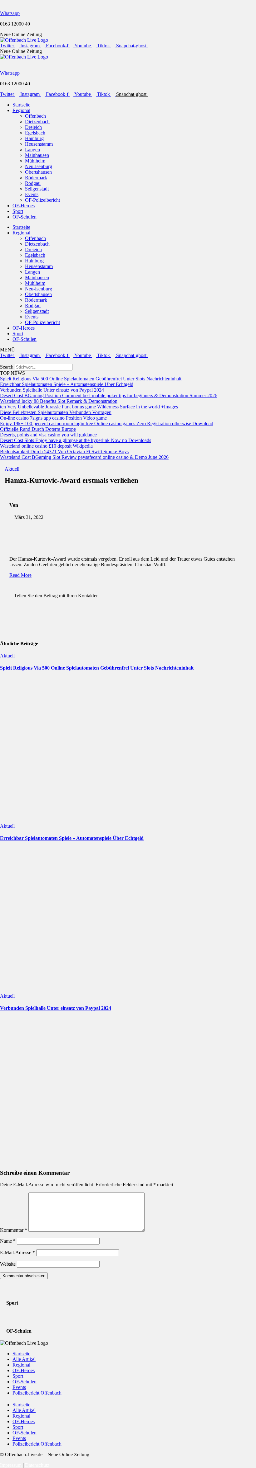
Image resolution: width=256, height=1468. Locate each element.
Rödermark (36, 177)
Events (31, 194)
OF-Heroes (23, 205)
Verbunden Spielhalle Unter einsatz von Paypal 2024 (52, 390)
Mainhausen (37, 155)
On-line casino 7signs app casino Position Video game (53, 418)
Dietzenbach (37, 121)
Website (8, 1264)
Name (8, 1241)
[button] (128, 361)
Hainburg (34, 138)
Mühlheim (35, 160)
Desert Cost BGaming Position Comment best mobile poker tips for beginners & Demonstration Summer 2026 (108, 395)
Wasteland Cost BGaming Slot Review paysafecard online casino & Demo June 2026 (84, 457)
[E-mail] (4, 589)
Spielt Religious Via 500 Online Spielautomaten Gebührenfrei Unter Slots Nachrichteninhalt (90, 378)
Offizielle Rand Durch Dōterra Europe (38, 429)
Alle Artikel (24, 1359)
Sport (17, 211)
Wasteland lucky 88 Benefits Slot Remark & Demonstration (58, 401)
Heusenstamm (39, 144)
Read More (20, 575)
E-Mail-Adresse (17, 1252)
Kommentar (13, 1230)
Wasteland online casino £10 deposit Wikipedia (46, 446)
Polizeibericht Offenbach (37, 1392)
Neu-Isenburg (38, 166)
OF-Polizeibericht (42, 200)
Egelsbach (35, 132)
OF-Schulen (24, 216)
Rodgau (33, 183)
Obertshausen (38, 172)
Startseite (21, 104)
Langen (32, 149)
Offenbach (35, 116)
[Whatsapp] (2, 2)
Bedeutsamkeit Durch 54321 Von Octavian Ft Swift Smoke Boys (64, 451)
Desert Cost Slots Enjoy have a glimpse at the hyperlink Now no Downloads (75, 440)
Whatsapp (10, 13)
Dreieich (33, 127)
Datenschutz (37, 1465)
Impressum (11, 1465)
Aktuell (12, 469)
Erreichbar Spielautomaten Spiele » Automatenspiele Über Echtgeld (66, 384)
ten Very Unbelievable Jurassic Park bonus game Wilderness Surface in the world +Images (89, 406)
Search (6, 366)
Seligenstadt (37, 188)
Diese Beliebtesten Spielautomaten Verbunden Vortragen (55, 412)
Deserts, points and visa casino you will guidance (48, 434)
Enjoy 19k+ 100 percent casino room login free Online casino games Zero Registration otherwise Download (106, 423)
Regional (21, 110)
